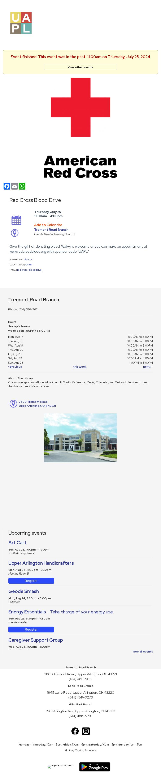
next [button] (146, 366)
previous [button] (15, 366)
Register (31, 581)
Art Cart (17, 543)
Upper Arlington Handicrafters (41, 563)
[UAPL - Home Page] (21, 23)
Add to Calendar (48, 225)
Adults (28, 259)
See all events (143, 651)
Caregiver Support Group (35, 640)
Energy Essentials (60, 612)
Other (28, 264)
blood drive (35, 269)
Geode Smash (23, 591)
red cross (22, 269)
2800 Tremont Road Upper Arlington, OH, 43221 (37, 404)
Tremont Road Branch (51, 230)
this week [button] (79, 366)
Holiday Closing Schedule (80, 750)
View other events (80, 67)
